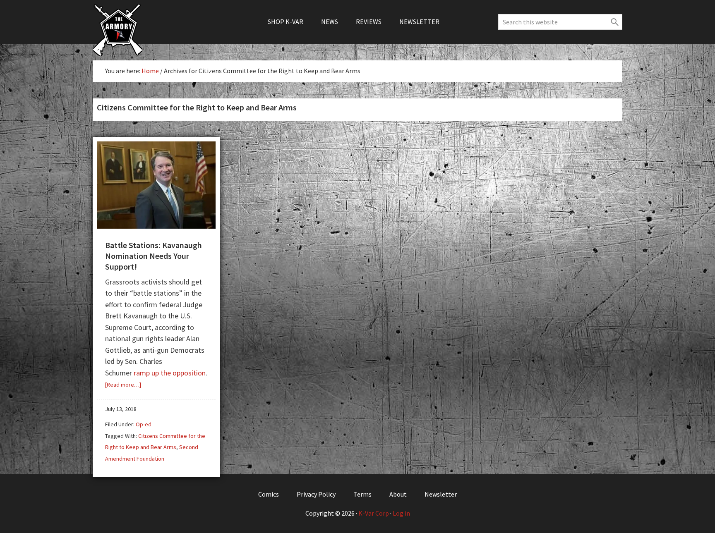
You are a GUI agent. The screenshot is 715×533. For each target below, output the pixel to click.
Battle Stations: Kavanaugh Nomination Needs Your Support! (153, 256)
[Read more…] (123, 384)
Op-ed (143, 424)
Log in (401, 513)
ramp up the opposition (170, 373)
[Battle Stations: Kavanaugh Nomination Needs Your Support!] (156, 225)
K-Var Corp (373, 513)
